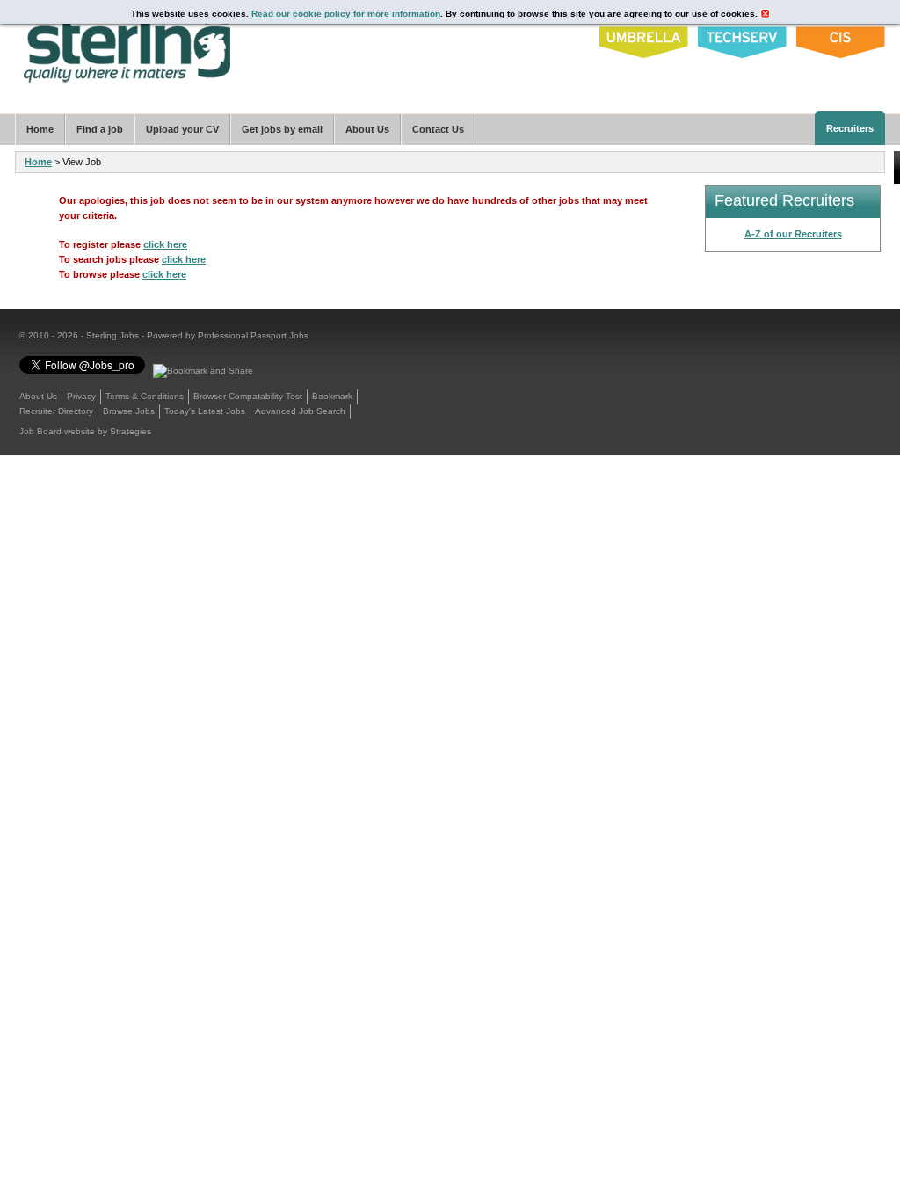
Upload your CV (182, 129)
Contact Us (438, 129)
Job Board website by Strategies (85, 431)
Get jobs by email (282, 129)
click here (165, 244)
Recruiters (850, 128)
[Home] (128, 46)
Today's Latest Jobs (204, 411)
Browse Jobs (129, 411)
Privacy (81, 396)
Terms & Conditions (144, 396)
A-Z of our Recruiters (793, 234)
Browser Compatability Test (247, 396)
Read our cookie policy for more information (345, 13)
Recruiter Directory (56, 411)
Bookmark (332, 396)
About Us (38, 396)
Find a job (99, 129)
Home (38, 161)
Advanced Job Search (300, 411)
